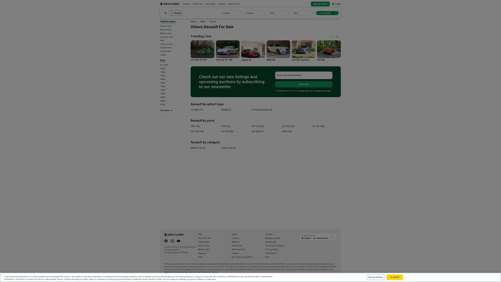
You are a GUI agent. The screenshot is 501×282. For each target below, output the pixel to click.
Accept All (394, 277)
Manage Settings (375, 277)
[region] (250, 277)
